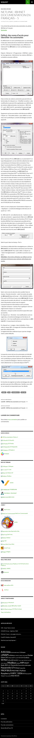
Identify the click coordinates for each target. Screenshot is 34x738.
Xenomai (6, 572)
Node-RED (4, 665)
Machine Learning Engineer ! (8, 640)
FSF (5, 541)
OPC (9, 665)
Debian (8, 537)
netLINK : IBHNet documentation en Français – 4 (14, 400)
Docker (30, 655)
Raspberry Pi (6, 673)
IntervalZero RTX (8, 585)
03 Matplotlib (13, 447)
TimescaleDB (8, 675)
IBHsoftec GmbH (16, 606)
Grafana (26, 657)
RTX (24, 673)
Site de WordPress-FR (7, 728)
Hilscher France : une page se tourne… (11, 634)
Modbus (9, 476)
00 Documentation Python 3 (10, 437)
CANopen (10, 466)
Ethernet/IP (11, 657)
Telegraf (3, 676)
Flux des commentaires (7, 725)
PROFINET (16, 671)
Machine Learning (27, 660)
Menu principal (32, 2)
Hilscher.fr (11, 602)
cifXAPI (5, 655)
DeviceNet (25, 655)
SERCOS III (11, 497)
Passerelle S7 (15, 392)
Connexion (4, 718)
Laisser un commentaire (20, 21)
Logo (22, 660)
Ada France (7, 509)
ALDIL (16, 522)
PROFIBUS (6, 670)
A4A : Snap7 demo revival (8, 628)
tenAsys (6, 590)
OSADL (8, 568)
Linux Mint (11, 544)
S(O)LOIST (4, 2)
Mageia (8, 551)
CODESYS (17, 655)
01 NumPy (11, 440)
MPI (9, 392)
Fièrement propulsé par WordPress (9, 736)
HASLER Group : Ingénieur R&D (9, 631)
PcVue (16, 668)
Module (18, 663)
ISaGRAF (16, 660)
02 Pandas (11, 443)
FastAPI (16, 657)
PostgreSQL (22, 668)
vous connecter (12, 419)
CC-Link (9, 469)
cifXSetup (12, 655)
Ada (8, 651)
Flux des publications (6, 722)
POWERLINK (13, 489)
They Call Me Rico (6, 612)
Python (23, 670)
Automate (13, 652)
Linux (20, 660)
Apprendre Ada (15, 531)
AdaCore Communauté (21, 513)
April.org (9, 534)
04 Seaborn (11, 450)
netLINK (8, 9)
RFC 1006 (24, 392)
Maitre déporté (4, 663)
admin (11, 21)
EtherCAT (10, 473)
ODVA (11, 482)
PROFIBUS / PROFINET (10, 493)
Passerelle (14, 665)
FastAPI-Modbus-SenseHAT (8, 637)
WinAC (17, 676)
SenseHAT (28, 673)
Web (12, 676)
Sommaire (4, 30)
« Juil (2, 703)
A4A (3, 651)
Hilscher (3, 9)
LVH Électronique (17, 609)
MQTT (26, 663)
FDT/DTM (20, 657)
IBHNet (4, 392)
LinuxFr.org (7, 548)
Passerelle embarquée (24, 665)
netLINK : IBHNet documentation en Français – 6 (14, 407)
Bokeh (17, 652)
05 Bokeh (6, 453)
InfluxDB (10, 660)
